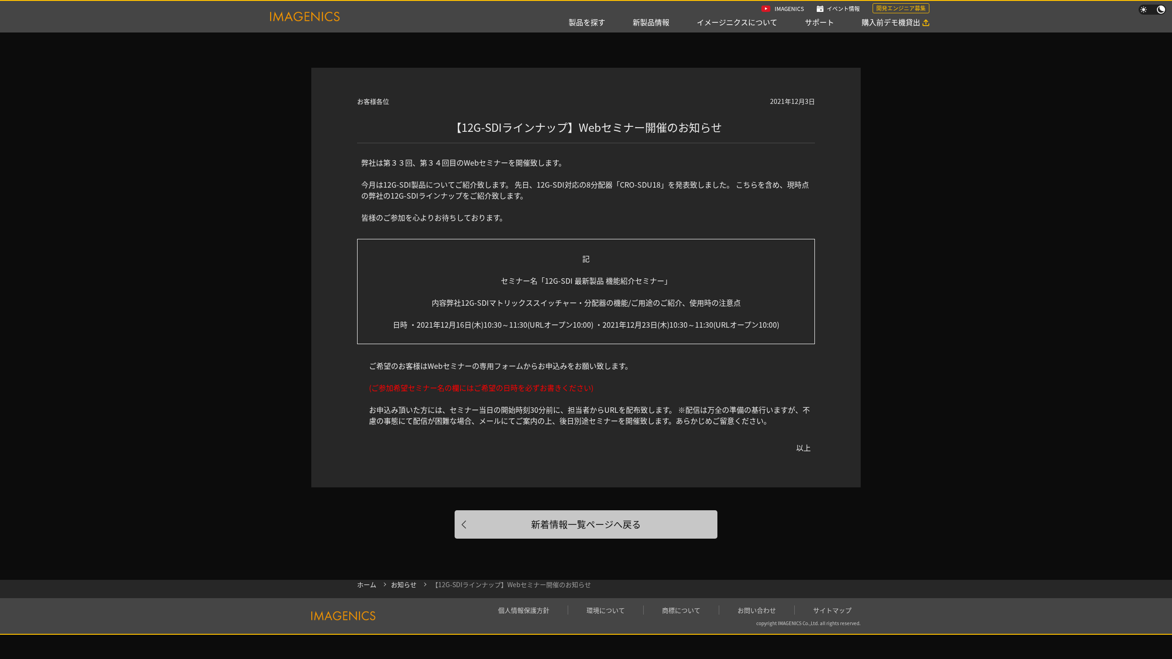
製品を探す (587, 21)
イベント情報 (843, 8)
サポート (819, 21)
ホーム (366, 584)
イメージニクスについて (737, 21)
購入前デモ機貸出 (891, 21)
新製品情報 (651, 21)
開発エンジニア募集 (901, 8)
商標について (681, 610)
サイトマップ (832, 610)
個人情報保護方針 (523, 610)
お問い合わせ (757, 610)
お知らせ (404, 584)
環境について (605, 610)
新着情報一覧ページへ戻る (586, 524)
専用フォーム (501, 365)
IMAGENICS (789, 8)
